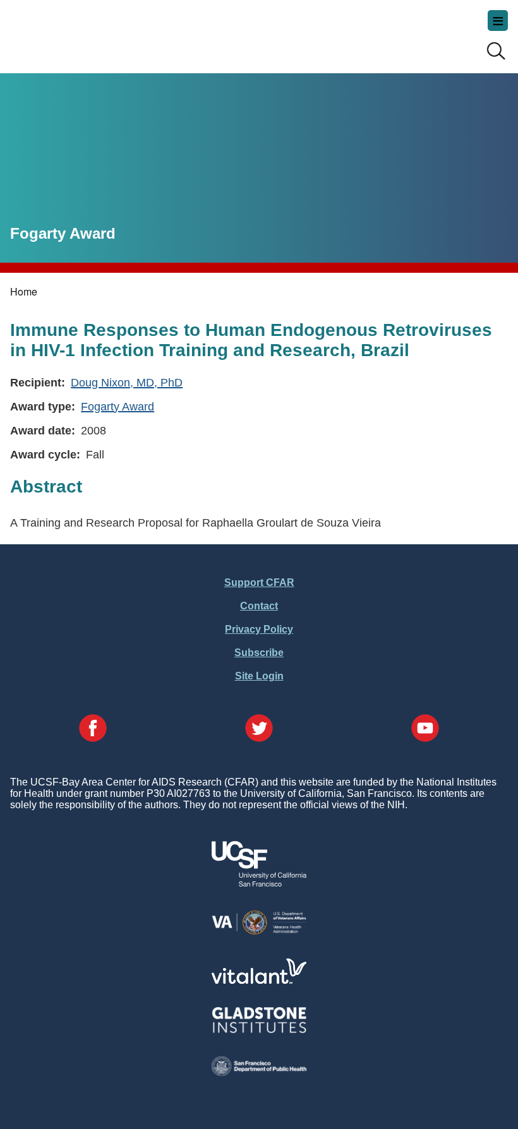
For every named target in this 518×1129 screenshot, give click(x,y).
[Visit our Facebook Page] (93, 729)
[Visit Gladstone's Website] (259, 1030)
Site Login (259, 676)
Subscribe (259, 652)
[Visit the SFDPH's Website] (259, 1072)
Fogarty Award (117, 406)
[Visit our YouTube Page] (425, 729)
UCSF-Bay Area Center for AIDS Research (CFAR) (73, 31)
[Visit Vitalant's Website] (259, 980)
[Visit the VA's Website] (259, 932)
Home (23, 291)
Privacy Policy (259, 629)
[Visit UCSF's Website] (259, 883)
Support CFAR (259, 582)
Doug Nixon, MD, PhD (127, 382)
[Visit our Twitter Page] (259, 729)
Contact (259, 605)
